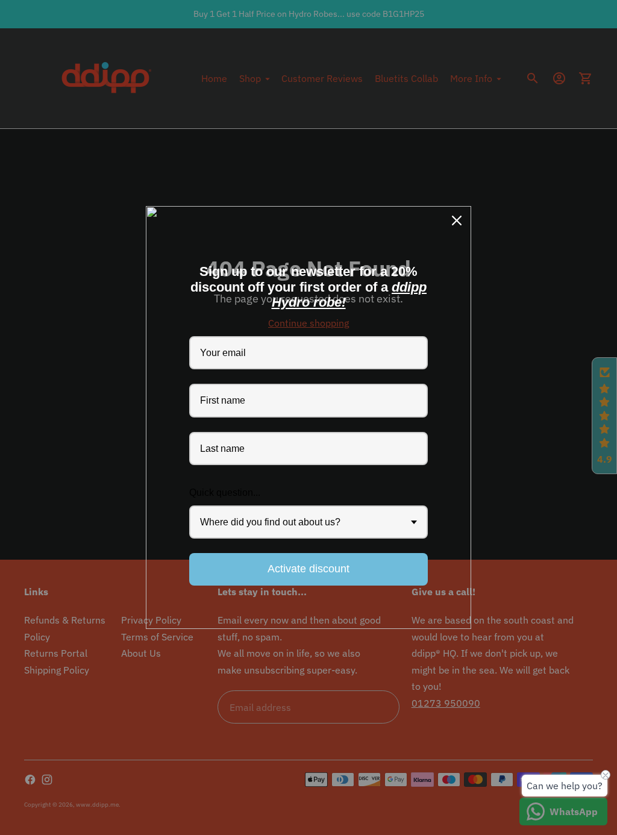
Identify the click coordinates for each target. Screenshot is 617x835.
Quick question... (224, 492)
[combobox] (308, 522)
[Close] (456, 220)
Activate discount (308, 569)
